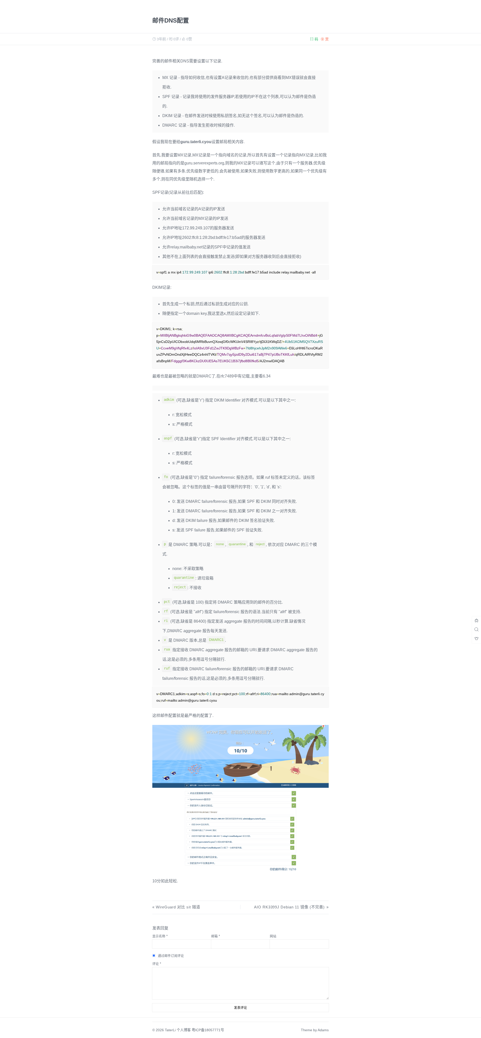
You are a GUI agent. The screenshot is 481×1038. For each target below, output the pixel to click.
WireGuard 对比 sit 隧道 (178, 907)
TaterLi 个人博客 (178, 1030)
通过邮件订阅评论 (171, 956)
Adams (323, 1030)
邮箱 (215, 936)
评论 (156, 964)
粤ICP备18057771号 (208, 1030)
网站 (273, 936)
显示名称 (160, 936)
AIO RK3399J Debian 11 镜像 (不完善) (289, 907)
